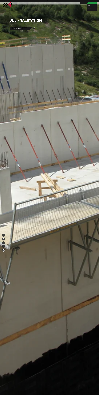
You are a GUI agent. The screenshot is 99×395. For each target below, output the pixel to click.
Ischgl (6, 0)
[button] (79, 3)
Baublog (95, 0)
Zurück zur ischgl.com (49, 0)
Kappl (9, 0)
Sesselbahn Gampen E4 (17, 28)
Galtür (3, 0)
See (11, 0)
